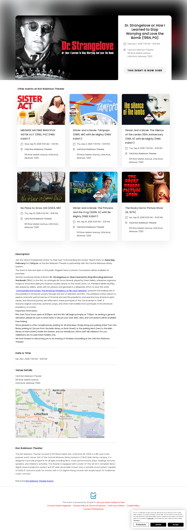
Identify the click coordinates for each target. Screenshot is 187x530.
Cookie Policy (133, 505)
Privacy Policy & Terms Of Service (90, 505)
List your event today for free (111, 502)
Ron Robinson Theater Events (39, 481)
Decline (158, 525)
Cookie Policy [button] (151, 518)
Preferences (141, 525)
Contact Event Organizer (59, 505)
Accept (176, 525)
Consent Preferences (93, 509)
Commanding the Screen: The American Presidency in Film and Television (51, 290)
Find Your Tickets (116, 505)
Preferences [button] (136, 520)
